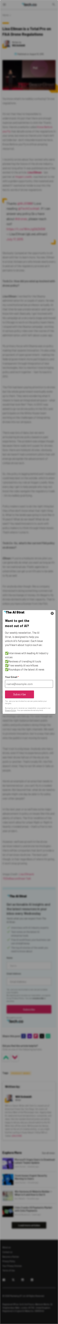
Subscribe (19, 694)
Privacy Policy (10, 710)
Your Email (12, 676)
